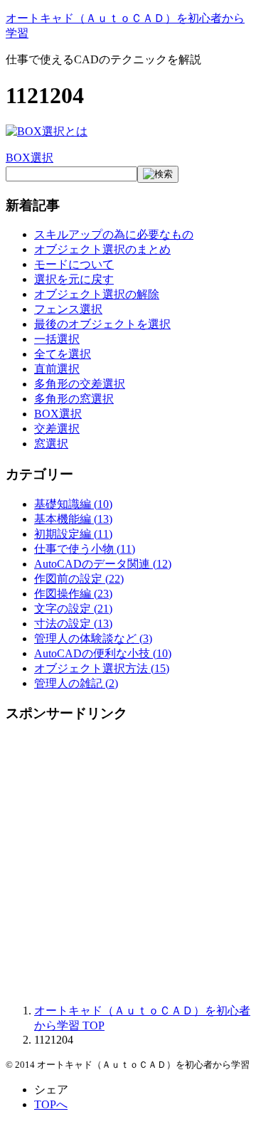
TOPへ (51, 1104)
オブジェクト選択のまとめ (102, 249)
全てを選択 (62, 354)
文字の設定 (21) (73, 609)
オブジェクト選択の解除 (96, 294)
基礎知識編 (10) (73, 504)
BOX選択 (29, 158)
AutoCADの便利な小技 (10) (102, 653)
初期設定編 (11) (73, 534)
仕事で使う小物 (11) (84, 549)
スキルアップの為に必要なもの (113, 234)
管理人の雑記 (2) (76, 683)
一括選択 (57, 339)
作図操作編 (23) (73, 594)
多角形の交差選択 (79, 384)
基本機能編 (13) (73, 519)
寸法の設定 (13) (73, 623)
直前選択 (57, 369)
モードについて (74, 264)
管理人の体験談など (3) (93, 638)
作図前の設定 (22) (79, 579)
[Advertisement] (128, 864)
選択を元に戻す (74, 279)
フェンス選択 (68, 309)
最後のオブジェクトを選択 (102, 324)
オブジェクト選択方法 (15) (101, 668)
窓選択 (51, 444)
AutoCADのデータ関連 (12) (102, 564)
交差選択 (57, 429)
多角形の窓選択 (74, 399)
